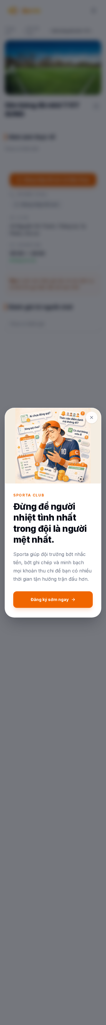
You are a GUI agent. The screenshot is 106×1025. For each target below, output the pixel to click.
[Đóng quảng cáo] (91, 417)
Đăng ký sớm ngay (50, 599)
